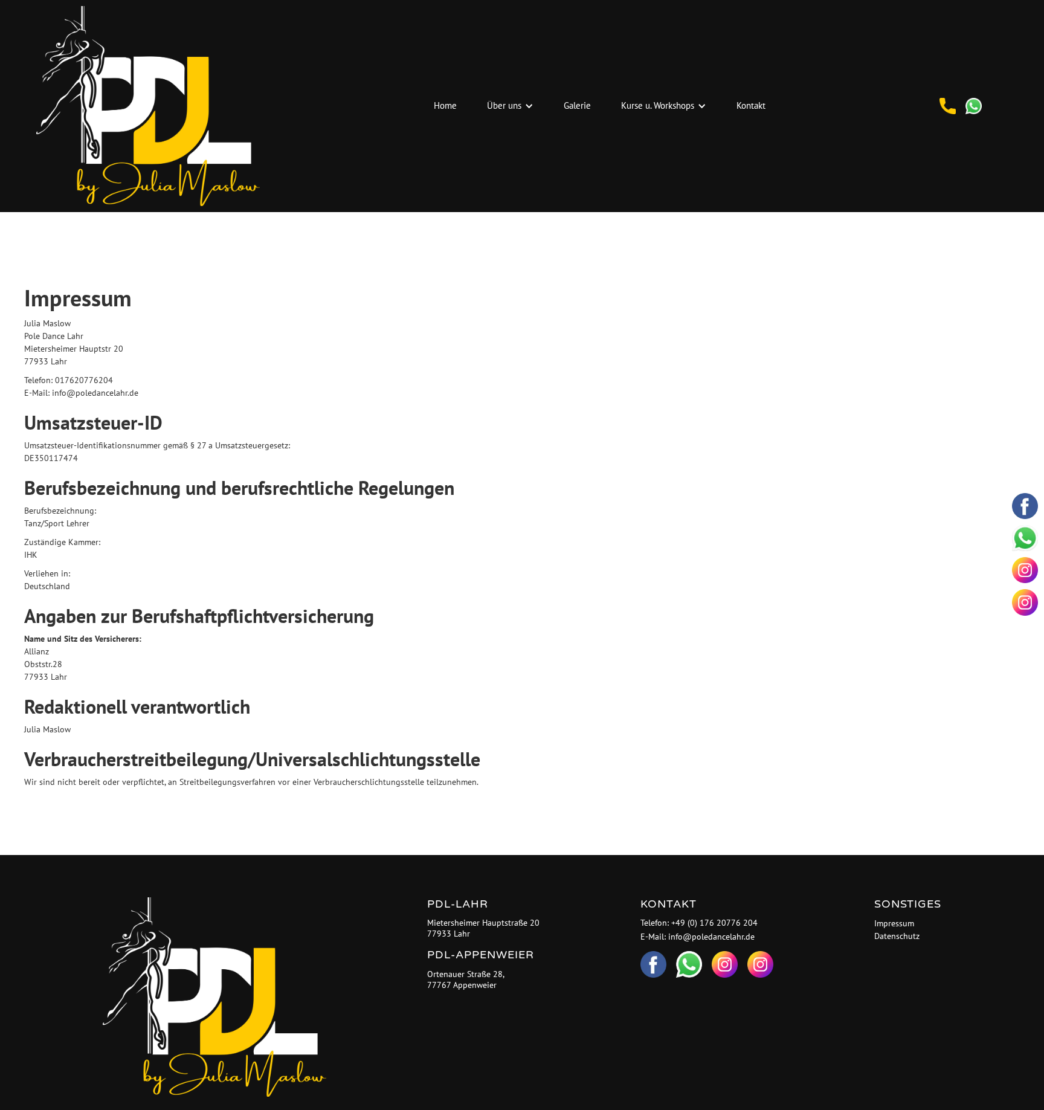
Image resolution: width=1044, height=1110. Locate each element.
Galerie (577, 105)
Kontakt (750, 105)
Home (445, 105)
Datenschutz (897, 936)
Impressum (894, 923)
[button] (510, 106)
